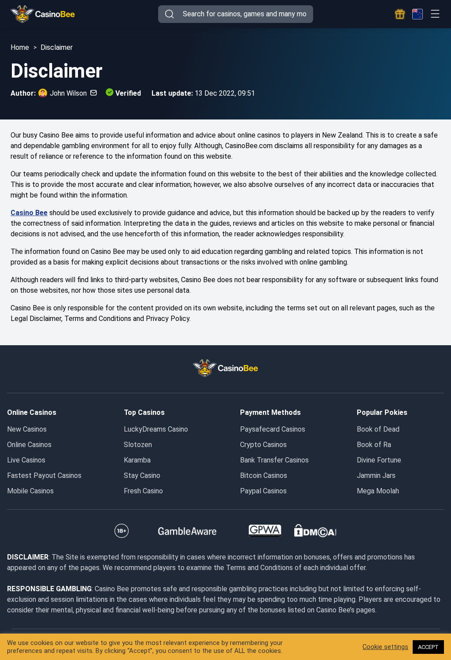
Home (20, 47)
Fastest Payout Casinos (44, 475)
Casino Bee (29, 213)
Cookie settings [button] (385, 647)
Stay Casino (142, 475)
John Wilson (68, 93)
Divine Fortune (379, 460)
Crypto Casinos (263, 444)
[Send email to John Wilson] (92, 93)
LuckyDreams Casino (156, 429)
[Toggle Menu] (435, 14)
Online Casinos (29, 444)
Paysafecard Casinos (272, 429)
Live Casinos (26, 460)
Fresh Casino (143, 491)
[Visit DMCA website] (315, 531)
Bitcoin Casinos (263, 475)
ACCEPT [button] (428, 647)
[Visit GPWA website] (265, 531)
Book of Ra (374, 444)
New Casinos (27, 429)
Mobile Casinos (30, 491)
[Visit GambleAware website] (187, 531)
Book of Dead (378, 429)
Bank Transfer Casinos (274, 460)
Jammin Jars (376, 475)
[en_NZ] (417, 14)
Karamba (137, 460)
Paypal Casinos (263, 491)
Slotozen (138, 444)
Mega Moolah (378, 491)
